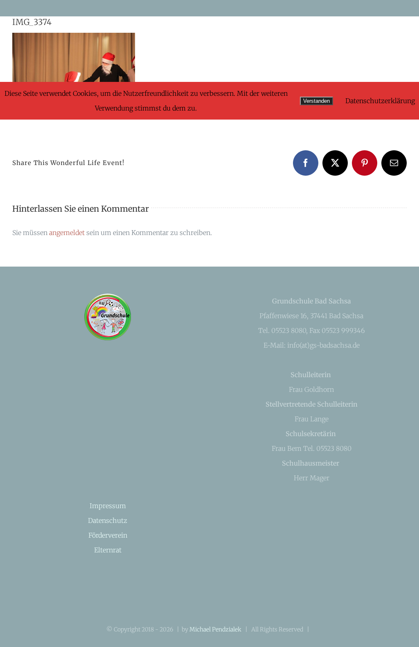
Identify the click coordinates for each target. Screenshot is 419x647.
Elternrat (108, 550)
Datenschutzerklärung (380, 101)
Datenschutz (107, 520)
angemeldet (67, 232)
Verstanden (316, 101)
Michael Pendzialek (215, 629)
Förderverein (107, 535)
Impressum (108, 506)
